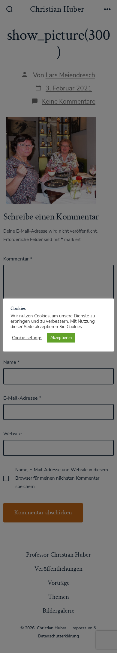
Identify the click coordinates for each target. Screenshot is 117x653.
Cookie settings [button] (27, 337)
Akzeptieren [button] (61, 337)
